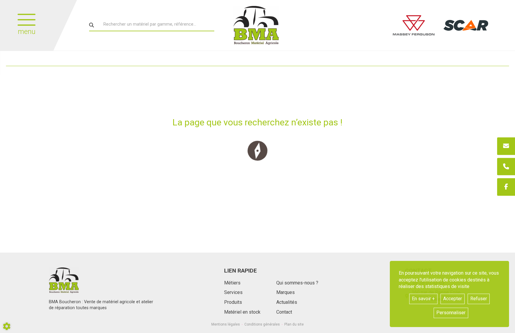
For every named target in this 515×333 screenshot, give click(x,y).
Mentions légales (225, 324)
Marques (285, 292)
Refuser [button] (478, 298)
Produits (233, 302)
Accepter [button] (452, 298)
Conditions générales (262, 324)
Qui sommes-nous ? (297, 283)
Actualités (286, 302)
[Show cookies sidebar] (6, 326)
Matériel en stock (242, 312)
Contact (284, 312)
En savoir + (423, 298)
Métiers (232, 283)
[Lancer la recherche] (91, 25)
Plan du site (294, 324)
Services (233, 292)
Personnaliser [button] (451, 312)
